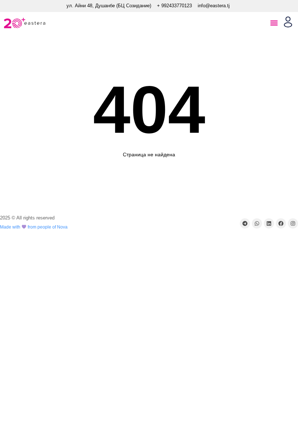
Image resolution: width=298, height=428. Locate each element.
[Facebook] (281, 223)
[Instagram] (293, 223)
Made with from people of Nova (34, 227)
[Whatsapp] (257, 223)
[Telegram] (245, 223)
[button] (274, 23)
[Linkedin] (269, 223)
